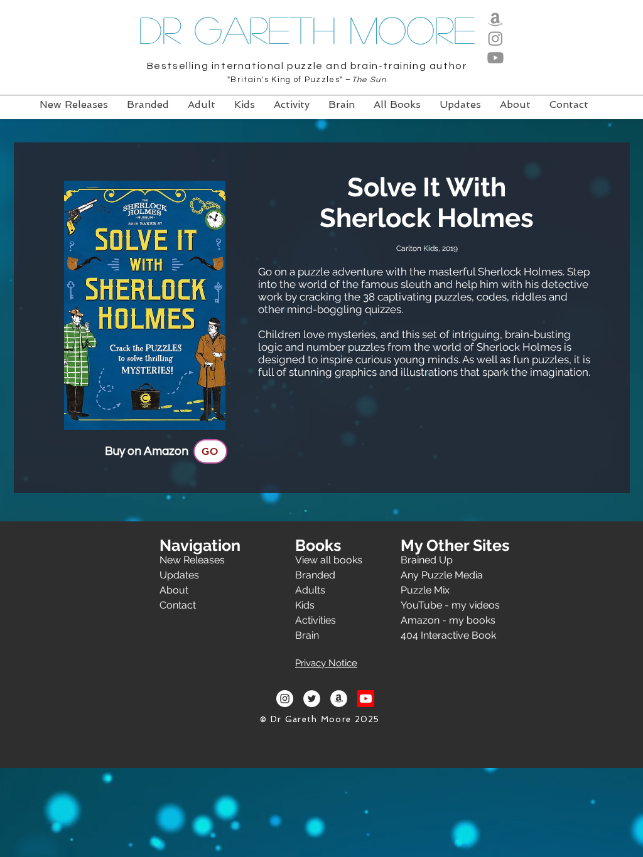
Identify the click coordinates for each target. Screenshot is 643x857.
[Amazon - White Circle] (338, 698)
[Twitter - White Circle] (311, 698)
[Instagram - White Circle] (284, 698)
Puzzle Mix (425, 590)
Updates (179, 575)
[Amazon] (495, 18)
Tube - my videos (459, 605)
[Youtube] (495, 57)
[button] (326, 660)
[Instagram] (495, 38)
